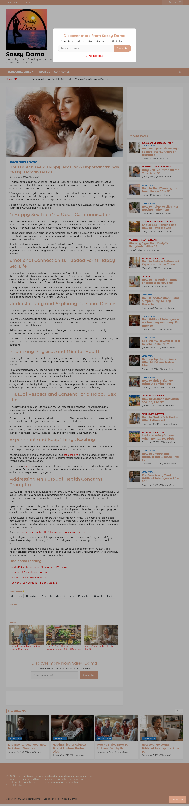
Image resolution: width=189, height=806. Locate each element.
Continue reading (94, 56)
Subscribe (122, 48)
